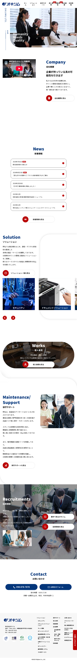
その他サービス (42, 652)
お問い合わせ (75, 640)
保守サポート (56, 618)
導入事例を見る (38, 364)
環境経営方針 (68, 640)
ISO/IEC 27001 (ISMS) (68, 629)
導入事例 (55, 621)
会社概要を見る (60, 98)
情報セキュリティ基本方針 (69, 633)
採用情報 (55, 643)
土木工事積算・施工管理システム (44, 638)
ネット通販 (41, 628)
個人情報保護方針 (69, 625)
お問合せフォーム (57, 587)
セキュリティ (41, 621)
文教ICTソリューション (44, 642)
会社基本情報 (57, 630)
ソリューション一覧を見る (20, 273)
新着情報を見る (38, 219)
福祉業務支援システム (44, 634)
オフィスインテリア (43, 631)
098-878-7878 (23, 587)
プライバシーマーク (69, 621)
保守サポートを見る (19, 465)
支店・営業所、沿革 (57, 635)
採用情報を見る (58, 527)
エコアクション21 (69, 637)
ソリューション (41, 618)
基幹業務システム (43, 649)
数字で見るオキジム (58, 517)
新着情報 (55, 624)
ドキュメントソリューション (44, 624)
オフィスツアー (42, 646)
